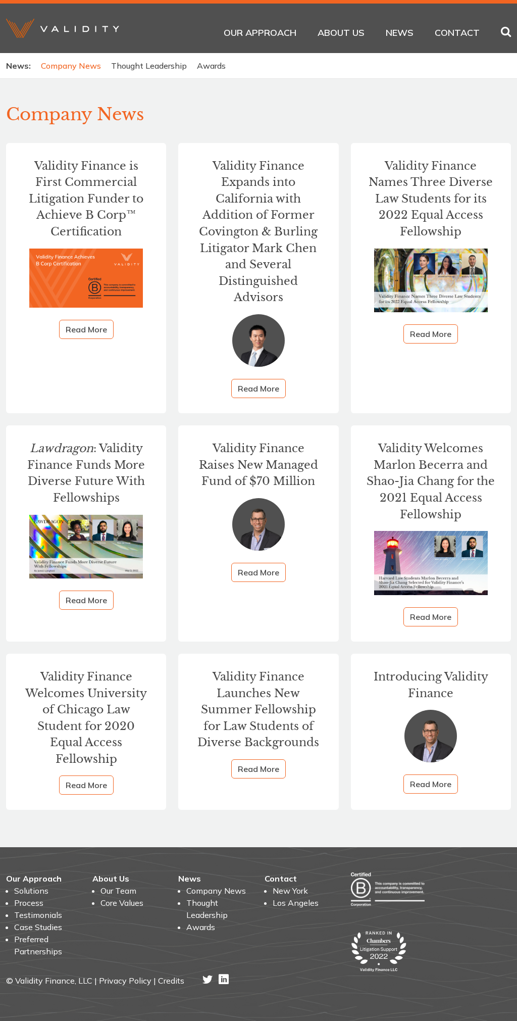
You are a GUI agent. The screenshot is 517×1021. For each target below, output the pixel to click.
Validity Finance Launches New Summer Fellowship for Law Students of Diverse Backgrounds (258, 709)
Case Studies (38, 927)
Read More (86, 329)
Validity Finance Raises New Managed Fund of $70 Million (258, 465)
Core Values (121, 903)
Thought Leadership (149, 66)
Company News (71, 66)
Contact (457, 32)
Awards (211, 66)
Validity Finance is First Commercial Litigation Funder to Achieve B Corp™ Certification (86, 198)
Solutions (31, 891)
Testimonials (38, 915)
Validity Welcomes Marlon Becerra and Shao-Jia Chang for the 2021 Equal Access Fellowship (431, 481)
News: (18, 66)
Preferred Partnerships (38, 945)
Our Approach (260, 32)
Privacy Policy (125, 981)
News (399, 32)
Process (28, 903)
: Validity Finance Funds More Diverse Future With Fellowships (86, 473)
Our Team (118, 891)
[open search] (506, 32)
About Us (341, 32)
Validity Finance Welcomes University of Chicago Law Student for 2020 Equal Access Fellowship (86, 718)
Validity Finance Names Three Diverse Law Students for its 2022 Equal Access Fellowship (431, 198)
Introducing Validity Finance (431, 685)
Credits (171, 981)
